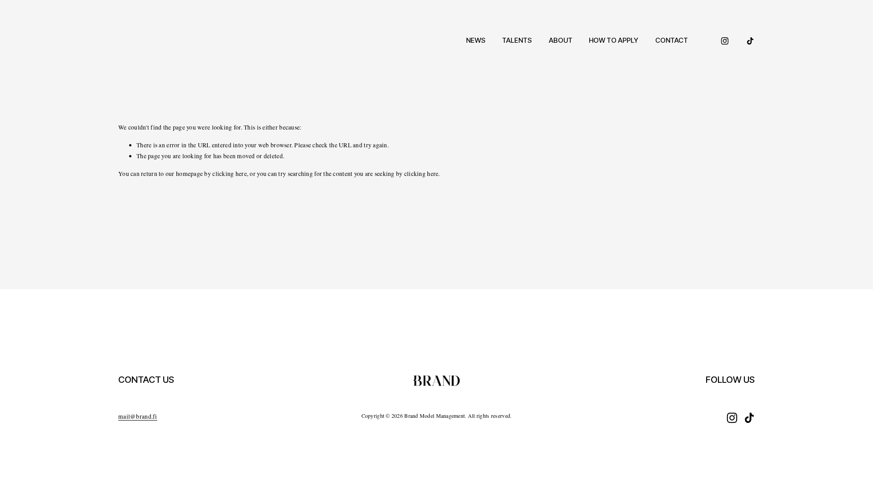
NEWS (476, 40)
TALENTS (517, 40)
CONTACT (671, 40)
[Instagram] (724, 40)
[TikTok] (750, 40)
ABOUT (560, 40)
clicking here (229, 174)
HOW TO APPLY (613, 40)
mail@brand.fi (137, 416)
